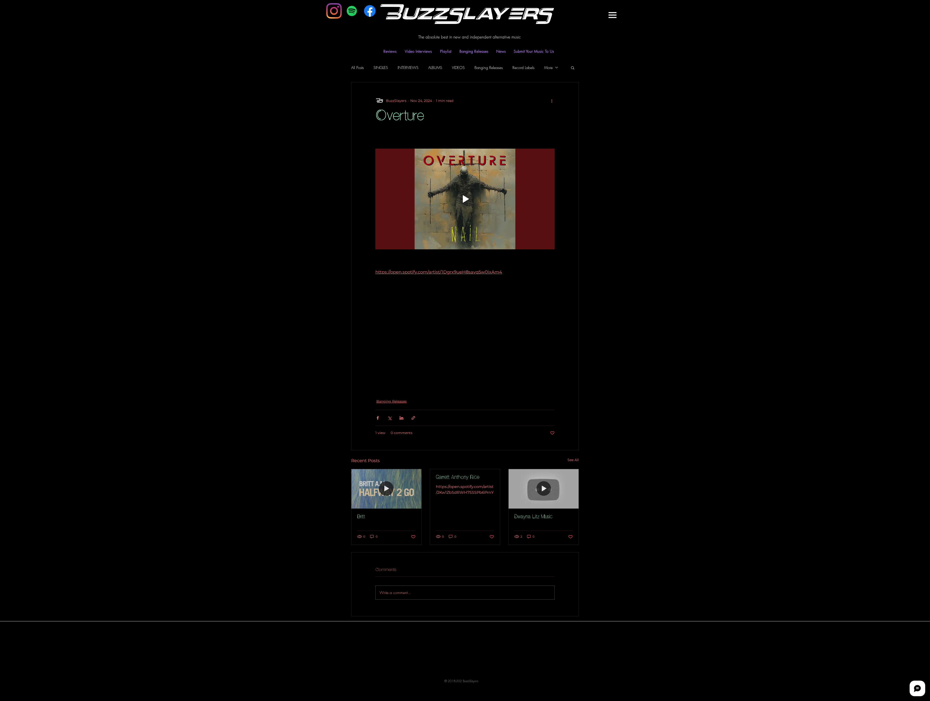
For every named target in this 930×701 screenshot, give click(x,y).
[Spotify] (352, 11)
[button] (612, 15)
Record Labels (523, 67)
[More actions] (552, 101)
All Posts (357, 67)
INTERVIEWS (408, 67)
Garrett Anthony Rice (457, 477)
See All (573, 460)
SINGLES (380, 67)
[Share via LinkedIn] (401, 418)
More (548, 67)
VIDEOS (458, 67)
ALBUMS (435, 67)
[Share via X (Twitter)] (389, 418)
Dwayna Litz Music (533, 516)
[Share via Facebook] (377, 418)
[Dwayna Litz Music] (544, 488)
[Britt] (386, 488)
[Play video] (465, 199)
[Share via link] (413, 418)
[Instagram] (334, 11)
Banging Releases (488, 67)
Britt (361, 516)
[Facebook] (370, 11)
